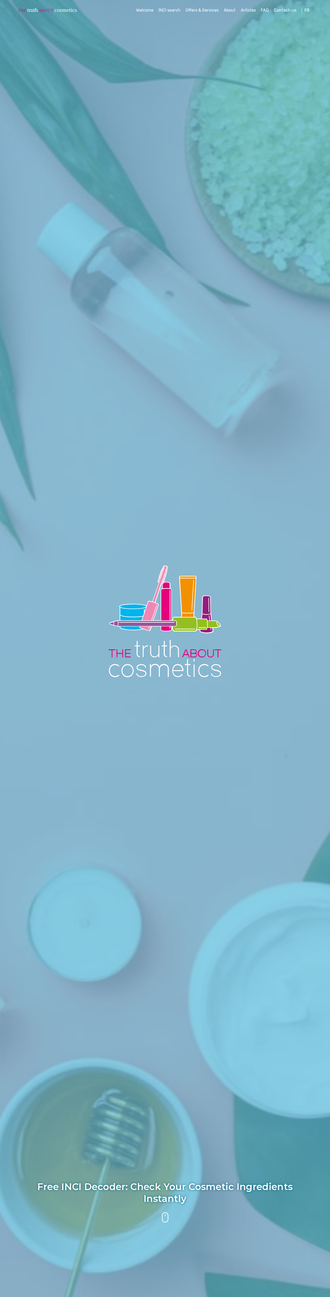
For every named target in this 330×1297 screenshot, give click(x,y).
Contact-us (285, 10)
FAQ (265, 10)
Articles (248, 10)
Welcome (144, 10)
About (230, 10)
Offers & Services (202, 10)
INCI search (169, 10)
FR (306, 10)
